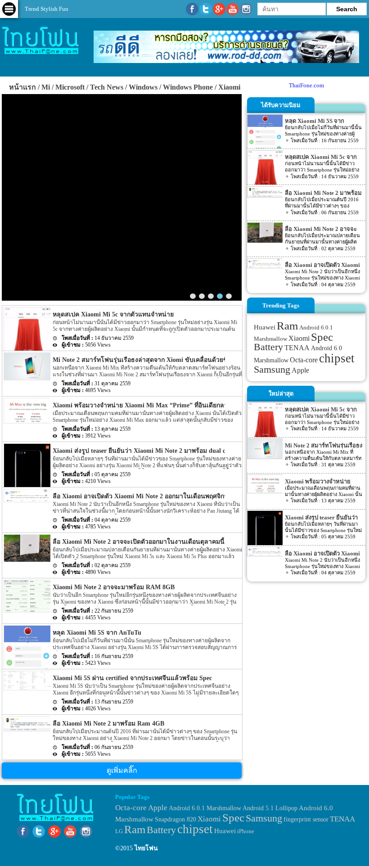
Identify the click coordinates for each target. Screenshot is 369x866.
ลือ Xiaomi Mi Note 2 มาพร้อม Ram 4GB (108, 723)
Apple (300, 370)
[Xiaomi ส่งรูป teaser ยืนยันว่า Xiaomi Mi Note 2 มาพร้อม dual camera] (27, 475)
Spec (322, 337)
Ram (287, 326)
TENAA (297, 347)
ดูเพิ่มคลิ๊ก (122, 770)
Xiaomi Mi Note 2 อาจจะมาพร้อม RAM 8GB (114, 587)
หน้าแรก (22, 87)
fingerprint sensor (306, 819)
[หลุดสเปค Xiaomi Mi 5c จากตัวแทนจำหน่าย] (27, 348)
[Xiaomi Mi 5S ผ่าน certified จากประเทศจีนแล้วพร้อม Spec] (27, 679)
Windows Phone (188, 87)
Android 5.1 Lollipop (270, 808)
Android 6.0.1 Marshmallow (205, 808)
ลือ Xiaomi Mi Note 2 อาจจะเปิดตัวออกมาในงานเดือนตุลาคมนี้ (139, 541)
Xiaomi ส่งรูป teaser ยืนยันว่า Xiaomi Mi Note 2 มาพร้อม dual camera (121, 261)
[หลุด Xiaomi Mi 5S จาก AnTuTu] (27, 655)
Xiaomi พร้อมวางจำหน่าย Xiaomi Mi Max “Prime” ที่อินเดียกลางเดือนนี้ (151, 405)
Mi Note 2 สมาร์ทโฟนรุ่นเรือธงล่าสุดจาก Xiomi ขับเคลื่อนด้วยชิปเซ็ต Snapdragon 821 (171, 359)
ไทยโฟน (146, 848)
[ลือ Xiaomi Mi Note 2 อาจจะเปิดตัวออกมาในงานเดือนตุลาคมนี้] (27, 547)
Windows (143, 87)
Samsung (272, 369)
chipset (337, 358)
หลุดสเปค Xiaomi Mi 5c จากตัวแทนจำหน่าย (113, 314)
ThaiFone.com (306, 85)
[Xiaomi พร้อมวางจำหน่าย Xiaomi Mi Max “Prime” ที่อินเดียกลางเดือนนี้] (27, 409)
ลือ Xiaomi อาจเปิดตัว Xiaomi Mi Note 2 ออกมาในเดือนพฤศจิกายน (144, 496)
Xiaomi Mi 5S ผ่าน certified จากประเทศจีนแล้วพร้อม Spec (132, 678)
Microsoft (70, 87)
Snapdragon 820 (175, 819)
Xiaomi (229, 87)
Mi (45, 87)
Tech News (106, 87)
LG (119, 831)
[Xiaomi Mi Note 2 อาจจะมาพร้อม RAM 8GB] (27, 594)
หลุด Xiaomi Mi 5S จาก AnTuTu (97, 632)
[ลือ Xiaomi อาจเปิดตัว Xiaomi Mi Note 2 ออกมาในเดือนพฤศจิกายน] (27, 494)
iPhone (245, 831)
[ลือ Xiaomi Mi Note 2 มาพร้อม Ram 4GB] (27, 722)
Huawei (264, 327)
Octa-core (304, 360)
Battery (268, 347)
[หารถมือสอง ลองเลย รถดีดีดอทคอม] (226, 61)
